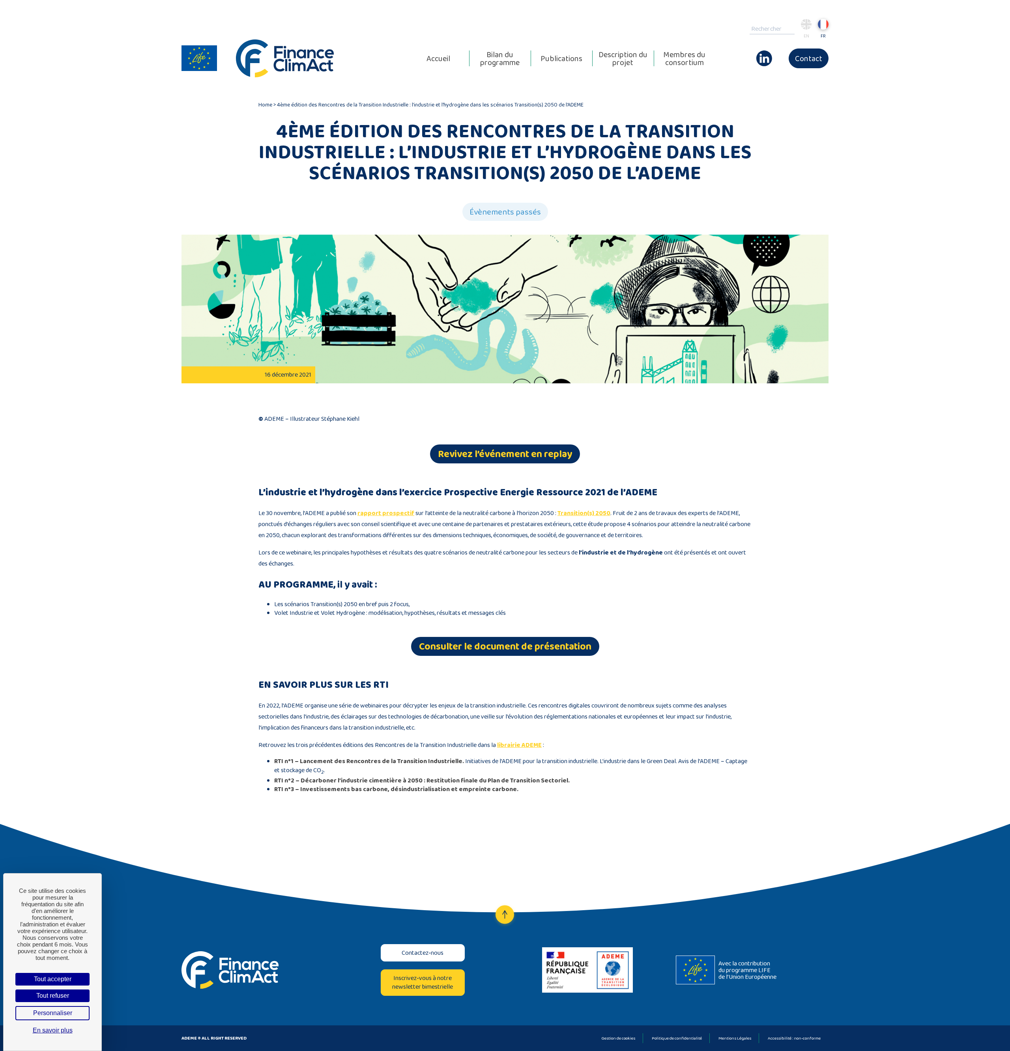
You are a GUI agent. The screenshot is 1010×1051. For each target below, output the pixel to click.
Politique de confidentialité (677, 1038)
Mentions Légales (734, 1038)
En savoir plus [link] (53, 1030)
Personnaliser (52, 1013)
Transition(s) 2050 (583, 512)
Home (265, 104)
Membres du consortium (684, 58)
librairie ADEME (519, 744)
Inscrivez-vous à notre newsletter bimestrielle (422, 982)
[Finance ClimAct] (285, 58)
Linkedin (764, 54)
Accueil (438, 58)
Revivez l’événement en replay (505, 453)
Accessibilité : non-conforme (794, 1038)
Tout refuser (52, 995)
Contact (808, 58)
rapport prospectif (385, 512)
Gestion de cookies (618, 1038)
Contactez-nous (422, 952)
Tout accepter (52, 979)
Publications (561, 58)
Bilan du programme (500, 58)
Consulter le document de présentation (505, 646)
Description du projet (623, 58)
